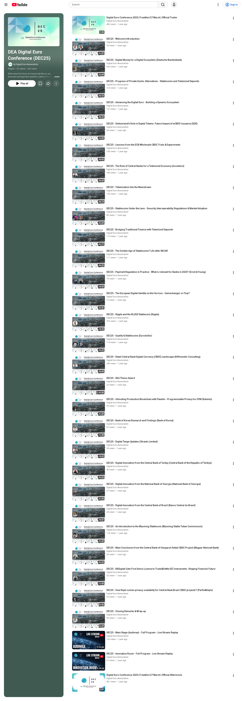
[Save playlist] (40, 83)
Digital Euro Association (117, 21)
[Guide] (6, 5)
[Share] (48, 83)
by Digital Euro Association (26, 64)
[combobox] (114, 5)
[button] (34, 31)
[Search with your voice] (174, 4)
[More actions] (56, 83)
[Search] (163, 4)
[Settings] (218, 5)
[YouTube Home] (19, 4)
